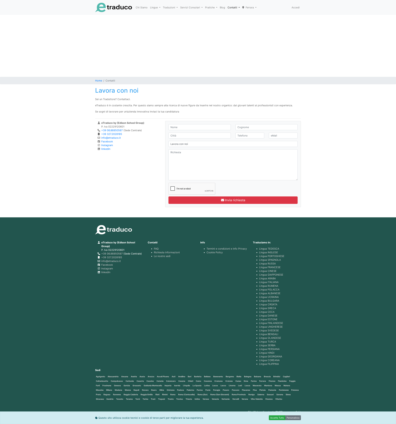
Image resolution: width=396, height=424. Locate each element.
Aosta (142, 376)
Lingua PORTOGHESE (271, 256)
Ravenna (117, 394)
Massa (278, 385)
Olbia (161, 390)
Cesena (181, 381)
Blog (222, 7)
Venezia (215, 399)
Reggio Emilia (147, 394)
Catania (160, 381)
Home (98, 80)
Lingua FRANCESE (270, 267)
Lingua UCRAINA (269, 297)
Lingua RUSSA (267, 263)
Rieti (157, 394)
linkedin (105, 148)
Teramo (129, 399)
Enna (246, 381)
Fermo (254, 381)
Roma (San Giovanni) (219, 394)
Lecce (215, 385)
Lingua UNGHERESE (271, 326)
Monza (128, 390)
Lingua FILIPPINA (269, 363)
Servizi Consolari (190, 7)
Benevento (218, 376)
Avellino (181, 376)
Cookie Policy (215, 252)
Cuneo (238, 381)
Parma (200, 390)
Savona (279, 394)
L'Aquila (186, 385)
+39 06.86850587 (112, 130)
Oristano (170, 390)
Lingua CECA (267, 311)
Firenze (272, 381)
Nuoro (154, 390)
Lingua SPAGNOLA (270, 259)
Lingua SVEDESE (269, 330)
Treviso (179, 399)
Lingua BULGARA (269, 300)
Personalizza (293, 417)
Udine (197, 399)
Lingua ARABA (267, 278)
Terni (137, 399)
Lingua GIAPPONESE (271, 274)
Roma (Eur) (203, 394)
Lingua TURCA (267, 341)
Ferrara (262, 381)
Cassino (150, 381)
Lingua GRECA (267, 308)
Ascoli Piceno (163, 376)
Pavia (207, 390)
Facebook (107, 141)
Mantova (268, 385)
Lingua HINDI (266, 352)
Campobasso (117, 381)
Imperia (168, 385)
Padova (180, 390)
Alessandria (113, 376)
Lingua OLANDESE (270, 337)
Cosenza (208, 381)
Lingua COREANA (269, 360)
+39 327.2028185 (111, 134)
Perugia (216, 390)
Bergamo (230, 376)
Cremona (218, 381)
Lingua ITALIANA (269, 282)
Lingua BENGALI (268, 334)
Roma (172, 394)
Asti (173, 376)
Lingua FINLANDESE (271, 323)
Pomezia (272, 390)
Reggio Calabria (131, 394)
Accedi (296, 7)
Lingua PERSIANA (269, 349)
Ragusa (106, 394)
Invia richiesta (234, 200)
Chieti (190, 381)
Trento (171, 399)
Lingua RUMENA (268, 285)
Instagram (107, 145)
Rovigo (251, 394)
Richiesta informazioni (167, 252)
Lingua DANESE (268, 315)
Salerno (260, 394)
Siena (288, 394)
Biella (239, 376)
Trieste (189, 399)
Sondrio (109, 399)
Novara (145, 390)
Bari (189, 376)
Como (198, 381)
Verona (245, 399)
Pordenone (284, 390)
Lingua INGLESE (268, 252)
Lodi (240, 385)
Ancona (124, 376)
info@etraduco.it (111, 137)
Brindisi (276, 376)
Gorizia (127, 385)
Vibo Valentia (257, 399)
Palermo (190, 390)
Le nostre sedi (162, 256)
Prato (98, 394)
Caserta (140, 381)
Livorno (232, 385)
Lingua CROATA (268, 304)
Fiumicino (282, 381)
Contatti (233, 7)
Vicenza (269, 399)
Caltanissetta (102, 381)
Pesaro (226, 390)
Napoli (136, 390)
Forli (98, 385)
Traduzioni (169, 7)
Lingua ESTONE (268, 319)
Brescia (267, 376)
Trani (153, 399)
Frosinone (106, 385)
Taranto (119, 399)
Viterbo (278, 399)
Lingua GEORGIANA (270, 356)
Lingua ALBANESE (269, 293)
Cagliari (286, 376)
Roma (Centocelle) (186, 394)
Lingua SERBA (267, 345)
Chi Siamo (142, 7)
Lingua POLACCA (269, 289)
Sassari (270, 394)
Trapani (161, 399)
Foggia (292, 381)
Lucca (247, 385)
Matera (287, 385)
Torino (145, 399)
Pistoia (262, 390)
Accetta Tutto (277, 417)
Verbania (226, 399)
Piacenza (246, 390)
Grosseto (137, 385)
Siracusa (100, 399)
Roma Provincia (239, 394)
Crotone (229, 381)
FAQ (156, 248)
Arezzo (151, 376)
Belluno (207, 376)
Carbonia (130, 381)
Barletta (197, 376)
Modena (118, 390)
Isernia (177, 385)
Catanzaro (171, 381)
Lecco (223, 385)
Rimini (165, 394)
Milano (109, 390)
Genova (117, 385)
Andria (134, 376)
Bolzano (257, 376)
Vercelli (235, 399)
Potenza (295, 390)
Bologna (247, 376)
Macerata (257, 385)
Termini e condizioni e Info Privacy (227, 248)
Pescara (235, 390)
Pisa (255, 390)
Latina (207, 385)
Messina (99, 390)
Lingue (154, 7)
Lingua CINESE (268, 270)
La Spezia (197, 385)
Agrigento (100, 376)
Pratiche (210, 7)
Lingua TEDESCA (269, 248)
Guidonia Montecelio (153, 385)
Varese (206, 399)
